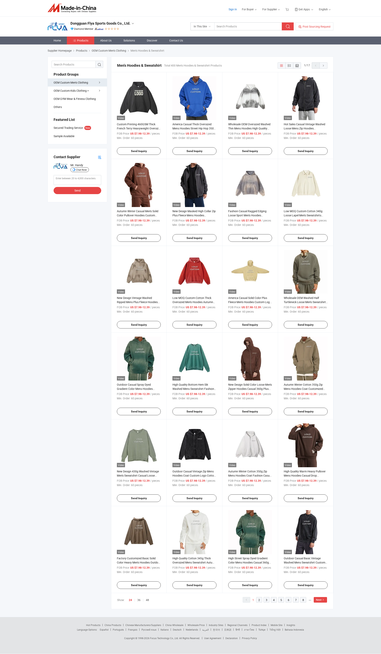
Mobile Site (276, 625)
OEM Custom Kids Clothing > (71, 90)
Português (118, 629)
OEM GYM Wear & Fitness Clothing (75, 99)
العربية (205, 629)
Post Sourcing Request (317, 26)
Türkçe (261, 629)
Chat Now (81, 169)
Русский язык (148, 629)
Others (58, 107)
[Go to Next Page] (323, 65)
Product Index (259, 625)
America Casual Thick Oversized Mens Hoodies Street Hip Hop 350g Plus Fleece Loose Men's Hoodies (193, 128)
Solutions (129, 40)
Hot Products (93, 625)
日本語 (227, 629)
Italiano (165, 629)
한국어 (216, 629)
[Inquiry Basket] (288, 9)
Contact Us (176, 40)
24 (130, 600)
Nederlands (192, 629)
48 (147, 600)
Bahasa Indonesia (294, 629)
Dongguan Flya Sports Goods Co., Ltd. (100, 23)
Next (319, 600)
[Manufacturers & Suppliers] (73, 8)
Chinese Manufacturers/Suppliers (143, 625)
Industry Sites (216, 625)
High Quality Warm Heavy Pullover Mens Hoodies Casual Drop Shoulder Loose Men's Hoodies (305, 475)
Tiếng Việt (275, 629)
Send (77, 190)
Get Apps (304, 9)
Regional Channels (237, 625)
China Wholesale (174, 625)
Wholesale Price (196, 625)
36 (138, 600)
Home (57, 40)
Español (104, 629)
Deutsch (177, 629)
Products (82, 40)
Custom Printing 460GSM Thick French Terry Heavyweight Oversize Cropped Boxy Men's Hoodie (138, 128)
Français (132, 629)
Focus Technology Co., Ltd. (164, 638)
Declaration (231, 638)
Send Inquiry (139, 151)
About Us (106, 40)
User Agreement (212, 638)
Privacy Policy (249, 638)
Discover (152, 40)
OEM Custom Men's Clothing (71, 82)
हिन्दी (238, 629)
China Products (113, 625)
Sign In (233, 9)
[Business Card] (99, 157)
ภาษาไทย (249, 629)
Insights (291, 625)
